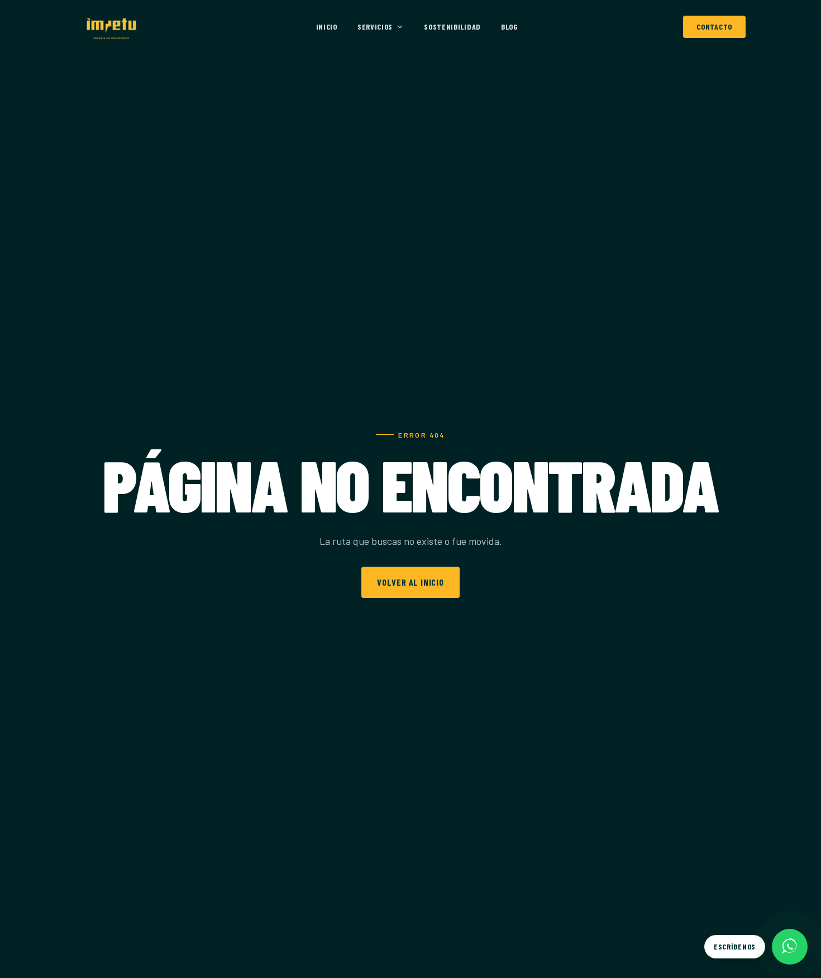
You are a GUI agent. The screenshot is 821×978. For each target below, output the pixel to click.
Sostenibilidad (452, 26)
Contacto (714, 26)
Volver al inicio (410, 582)
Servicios (375, 26)
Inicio (326, 26)
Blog (509, 26)
